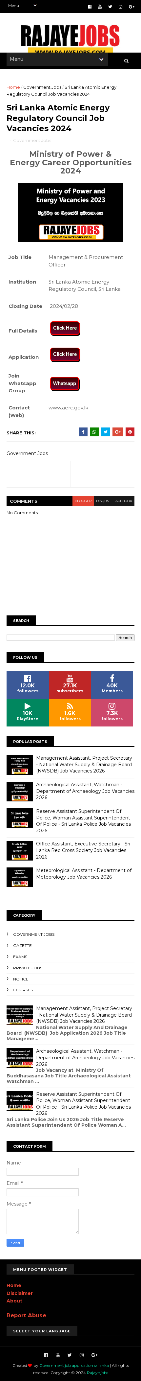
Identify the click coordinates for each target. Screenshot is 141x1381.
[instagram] (120, 6)
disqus (102, 501)
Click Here (65, 328)
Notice (21, 979)
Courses (23, 989)
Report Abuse (26, 1315)
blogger (83, 501)
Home (13, 87)
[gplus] (131, 6)
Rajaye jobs (97, 1372)
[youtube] (100, 6)
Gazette (22, 945)
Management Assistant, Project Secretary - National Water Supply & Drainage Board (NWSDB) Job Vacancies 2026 (84, 764)
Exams (20, 956)
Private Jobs (27, 967)
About (14, 1301)
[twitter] (110, 6)
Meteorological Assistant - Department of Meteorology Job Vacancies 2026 (83, 873)
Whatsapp (64, 383)
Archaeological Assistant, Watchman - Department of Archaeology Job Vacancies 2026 (85, 791)
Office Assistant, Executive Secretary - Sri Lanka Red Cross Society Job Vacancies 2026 (83, 850)
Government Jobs (42, 87)
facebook (122, 501)
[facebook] (89, 6)
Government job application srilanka (74, 1365)
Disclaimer (20, 1293)
